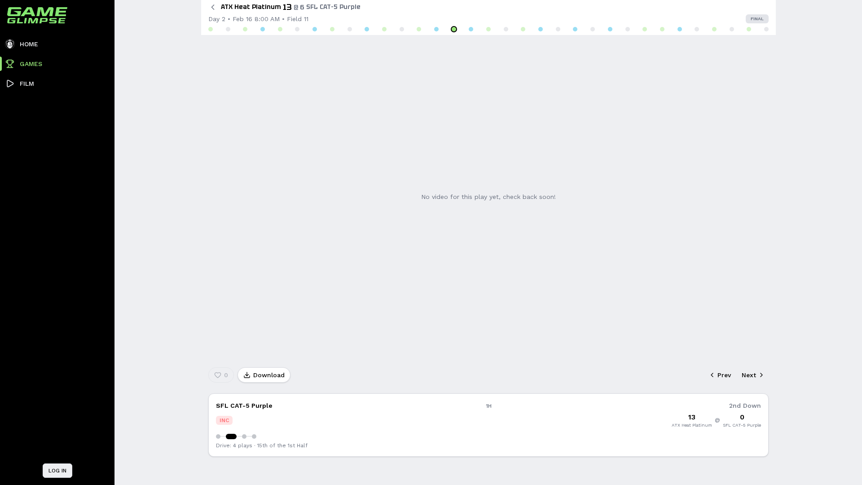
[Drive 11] (384, 29)
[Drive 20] (540, 29)
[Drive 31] (732, 29)
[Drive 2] (228, 29)
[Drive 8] (332, 29)
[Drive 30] (714, 29)
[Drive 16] (471, 29)
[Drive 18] (506, 29)
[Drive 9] (349, 29)
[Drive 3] (245, 29)
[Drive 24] (610, 29)
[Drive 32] (749, 29)
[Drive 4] (262, 29)
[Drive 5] (280, 29)
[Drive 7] (314, 29)
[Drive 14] (436, 29)
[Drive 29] (697, 29)
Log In (57, 470)
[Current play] (231, 436)
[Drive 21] (558, 29)
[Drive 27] (662, 29)
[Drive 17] (488, 29)
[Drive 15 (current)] (454, 29)
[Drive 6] (297, 29)
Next (749, 375)
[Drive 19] (523, 29)
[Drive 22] (575, 29)
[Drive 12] (402, 29)
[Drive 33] (766, 29)
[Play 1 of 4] (218, 436)
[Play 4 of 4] (254, 436)
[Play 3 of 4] (244, 436)
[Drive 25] (627, 29)
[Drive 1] (210, 29)
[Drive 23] (592, 29)
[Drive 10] (367, 29)
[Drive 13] (419, 29)
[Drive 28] (679, 29)
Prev (724, 375)
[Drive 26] (644, 29)
